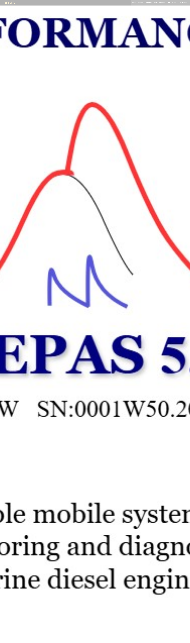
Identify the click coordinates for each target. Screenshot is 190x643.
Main (134, 3)
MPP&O (183, 3)
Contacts (148, 3)
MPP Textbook (159, 3)
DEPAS (9, 3)
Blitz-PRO (171, 3)
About (140, 3)
